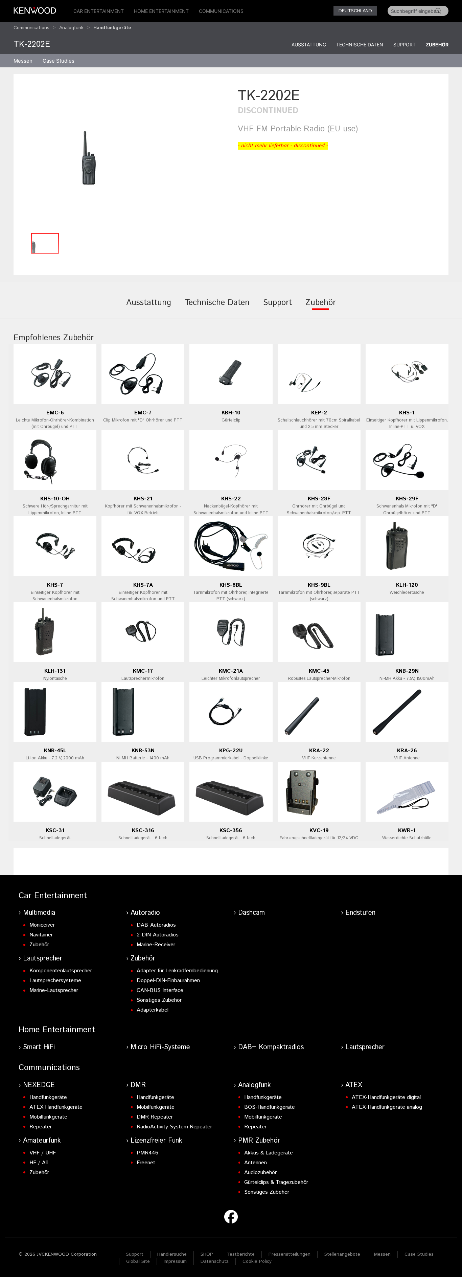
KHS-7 (55, 585)
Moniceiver (42, 925)
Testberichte (241, 1254)
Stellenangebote (342, 1254)
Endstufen (360, 913)
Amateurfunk (42, 1141)
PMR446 (147, 1153)
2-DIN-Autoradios (158, 935)
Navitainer (41, 935)
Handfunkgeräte (48, 1097)
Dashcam (251, 913)
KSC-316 (143, 831)
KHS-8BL (231, 585)
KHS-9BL (319, 585)
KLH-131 (55, 671)
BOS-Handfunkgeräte (269, 1107)
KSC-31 (55, 831)
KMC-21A (231, 671)
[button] (122, 157)
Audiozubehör (260, 1172)
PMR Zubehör (259, 1141)
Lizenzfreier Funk (156, 1141)
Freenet (146, 1163)
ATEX (353, 1085)
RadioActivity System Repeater (174, 1127)
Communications (221, 11)
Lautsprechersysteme (55, 980)
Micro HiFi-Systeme (160, 1047)
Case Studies (419, 1254)
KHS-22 (231, 499)
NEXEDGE (39, 1085)
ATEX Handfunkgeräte (56, 1107)
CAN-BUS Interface (160, 990)
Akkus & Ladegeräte (268, 1153)
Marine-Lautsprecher (53, 990)
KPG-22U (231, 751)
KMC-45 (319, 671)
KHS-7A (143, 585)
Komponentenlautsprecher (60, 971)
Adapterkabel (152, 1010)
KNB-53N (143, 751)
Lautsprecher (42, 959)
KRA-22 (319, 751)
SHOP (207, 1254)
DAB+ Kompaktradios (271, 1047)
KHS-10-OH (55, 499)
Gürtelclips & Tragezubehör (276, 1182)
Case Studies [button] (58, 61)
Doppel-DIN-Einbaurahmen (168, 980)
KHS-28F (319, 499)
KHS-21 (143, 499)
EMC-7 (143, 413)
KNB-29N (407, 671)
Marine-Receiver (156, 945)
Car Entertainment (98, 11)
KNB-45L (55, 751)
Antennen (255, 1163)
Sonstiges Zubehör (159, 1000)
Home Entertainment (161, 11)
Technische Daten (359, 44)
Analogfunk (71, 27)
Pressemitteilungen (289, 1254)
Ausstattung (309, 44)
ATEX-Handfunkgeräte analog (387, 1107)
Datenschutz (215, 1261)
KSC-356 (231, 831)
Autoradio (145, 913)
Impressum (175, 1261)
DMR (138, 1085)
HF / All (38, 1163)
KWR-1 (407, 831)
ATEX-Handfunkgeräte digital (386, 1097)
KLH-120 (407, 585)
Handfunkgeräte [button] (112, 27)
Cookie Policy (257, 1261)
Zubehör (437, 44)
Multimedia (39, 913)
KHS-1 (407, 413)
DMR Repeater (155, 1117)
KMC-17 (143, 671)
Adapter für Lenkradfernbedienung (177, 971)
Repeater (40, 1127)
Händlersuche (172, 1254)
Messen (23, 61)
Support (404, 44)
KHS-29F (407, 499)
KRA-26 (407, 751)
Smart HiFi (39, 1047)
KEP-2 (319, 413)
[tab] (149, 307)
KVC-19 (319, 831)
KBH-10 (231, 413)
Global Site (138, 1261)
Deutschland (355, 10)
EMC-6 (55, 413)
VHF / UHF (42, 1153)
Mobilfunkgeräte (48, 1117)
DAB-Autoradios (156, 925)
